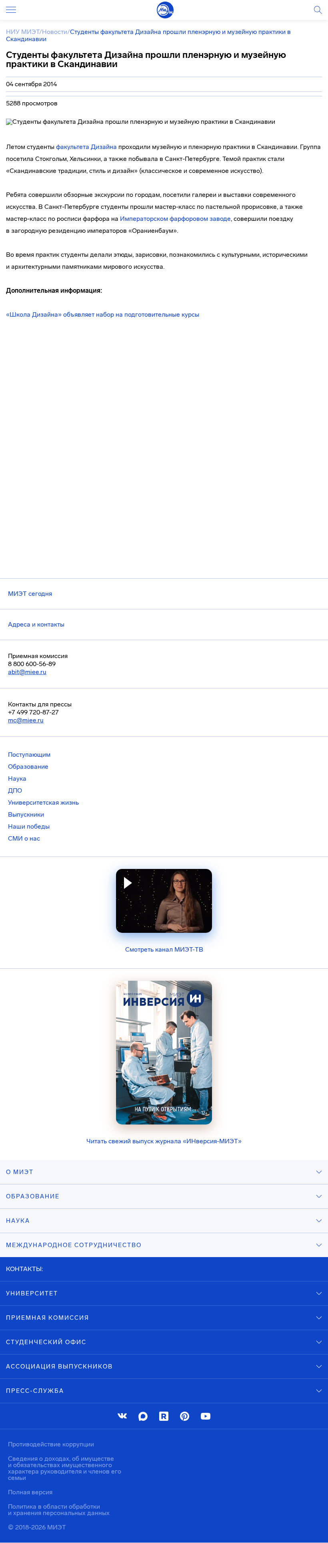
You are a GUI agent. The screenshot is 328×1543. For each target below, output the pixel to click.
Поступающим (29, 754)
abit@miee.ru (27, 672)
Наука (17, 778)
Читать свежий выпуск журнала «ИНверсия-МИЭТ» (164, 1141)
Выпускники (26, 814)
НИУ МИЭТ (22, 32)
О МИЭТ (20, 1172)
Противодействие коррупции (51, 1444)
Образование (28, 766)
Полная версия (30, 1492)
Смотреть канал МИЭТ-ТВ (164, 949)
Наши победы (29, 826)
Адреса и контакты (36, 624)
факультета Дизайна (86, 147)
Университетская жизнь (43, 802)
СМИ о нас (24, 838)
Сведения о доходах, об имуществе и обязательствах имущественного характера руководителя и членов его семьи (64, 1468)
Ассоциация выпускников (59, 1366)
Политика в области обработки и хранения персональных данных (59, 1510)
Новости (54, 32)
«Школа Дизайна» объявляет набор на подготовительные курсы (102, 314)
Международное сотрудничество (74, 1245)
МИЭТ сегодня (30, 593)
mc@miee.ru (26, 720)
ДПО (15, 790)
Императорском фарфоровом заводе (175, 218)
